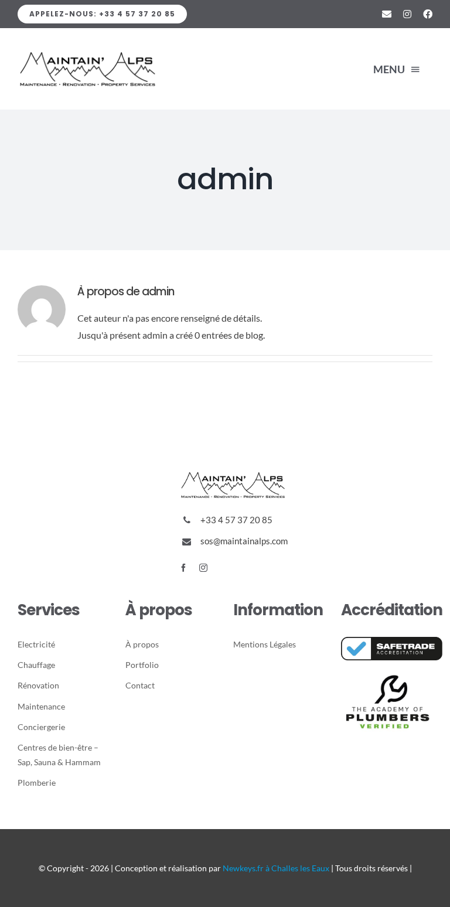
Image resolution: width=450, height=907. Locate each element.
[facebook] (183, 568)
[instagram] (203, 568)
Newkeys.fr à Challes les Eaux (276, 868)
